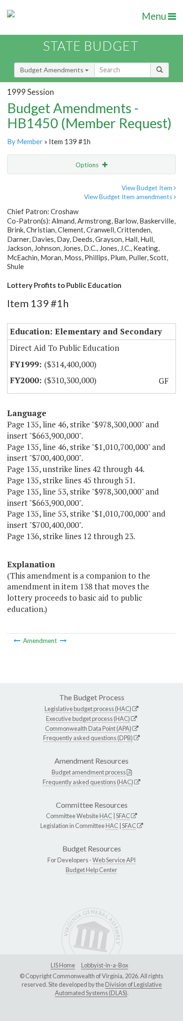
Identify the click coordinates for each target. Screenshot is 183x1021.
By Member (25, 141)
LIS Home (63, 965)
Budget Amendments (52, 70)
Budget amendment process (89, 772)
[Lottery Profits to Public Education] (18, 640)
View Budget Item (148, 188)
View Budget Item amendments (129, 197)
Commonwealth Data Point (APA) (88, 728)
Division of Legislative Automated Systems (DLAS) (108, 989)
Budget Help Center (91, 870)
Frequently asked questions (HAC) (88, 782)
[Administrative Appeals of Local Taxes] (63, 640)
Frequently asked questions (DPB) (88, 738)
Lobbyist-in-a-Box (104, 965)
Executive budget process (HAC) (88, 718)
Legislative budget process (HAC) (88, 708)
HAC (105, 816)
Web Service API (114, 860)
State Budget (90, 46)
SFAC (123, 816)
